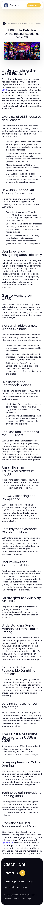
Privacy (15, 899)
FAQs (30, 881)
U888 (4, 90)
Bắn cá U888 (7, 843)
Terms (23, 899)
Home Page (10, 881)
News (21, 881)
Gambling (38, 23)
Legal (29, 899)
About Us (7, 899)
